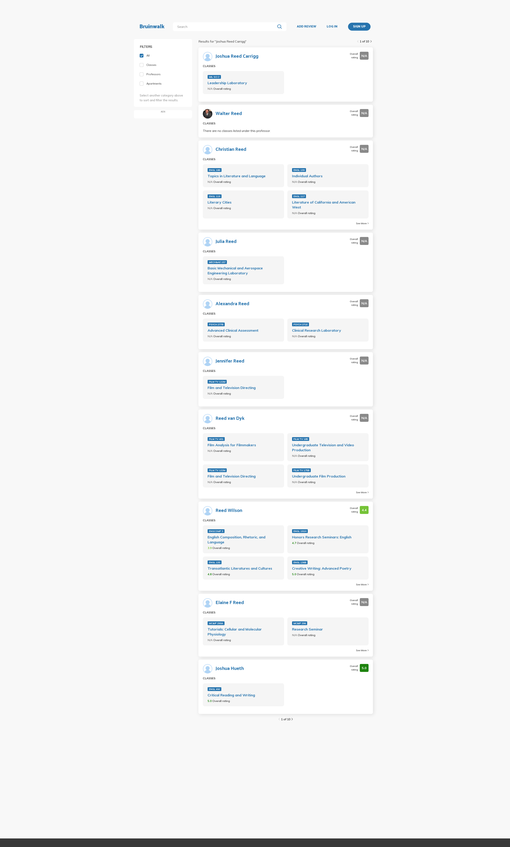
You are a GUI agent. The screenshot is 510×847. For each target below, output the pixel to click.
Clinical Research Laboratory (316, 330)
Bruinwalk (152, 26)
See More (361, 223)
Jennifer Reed (230, 361)
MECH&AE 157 (217, 262)
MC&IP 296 (299, 623)
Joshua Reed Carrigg (237, 56)
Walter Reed (229, 113)
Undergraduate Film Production (318, 476)
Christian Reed (231, 149)
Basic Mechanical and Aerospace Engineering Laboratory (235, 270)
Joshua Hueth (230, 668)
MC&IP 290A (216, 623)
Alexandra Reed (232, 304)
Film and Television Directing (232, 387)
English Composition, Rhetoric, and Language (236, 539)
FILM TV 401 (216, 439)
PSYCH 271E (300, 324)
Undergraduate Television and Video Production (323, 447)
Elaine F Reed (230, 602)
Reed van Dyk (230, 418)
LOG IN (332, 26)
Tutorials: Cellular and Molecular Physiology (235, 631)
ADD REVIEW (306, 26)
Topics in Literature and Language (237, 176)
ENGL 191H (299, 531)
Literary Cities (219, 202)
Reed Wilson (229, 510)
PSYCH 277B (216, 324)
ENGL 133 (214, 562)
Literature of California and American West (323, 205)
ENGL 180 (214, 170)
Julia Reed (226, 241)
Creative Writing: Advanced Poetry (321, 568)
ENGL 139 (299, 170)
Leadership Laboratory (227, 83)
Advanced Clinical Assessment (233, 330)
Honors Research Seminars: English (321, 537)
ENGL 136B (299, 562)
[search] (225, 26)
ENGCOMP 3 (216, 531)
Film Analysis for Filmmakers (232, 445)
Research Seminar (307, 629)
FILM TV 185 (300, 439)
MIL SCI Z (214, 76)
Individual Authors (307, 176)
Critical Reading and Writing (231, 695)
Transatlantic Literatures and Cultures (240, 568)
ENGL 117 (299, 196)
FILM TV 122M (217, 381)
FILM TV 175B (301, 470)
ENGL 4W (214, 689)
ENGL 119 (214, 196)
